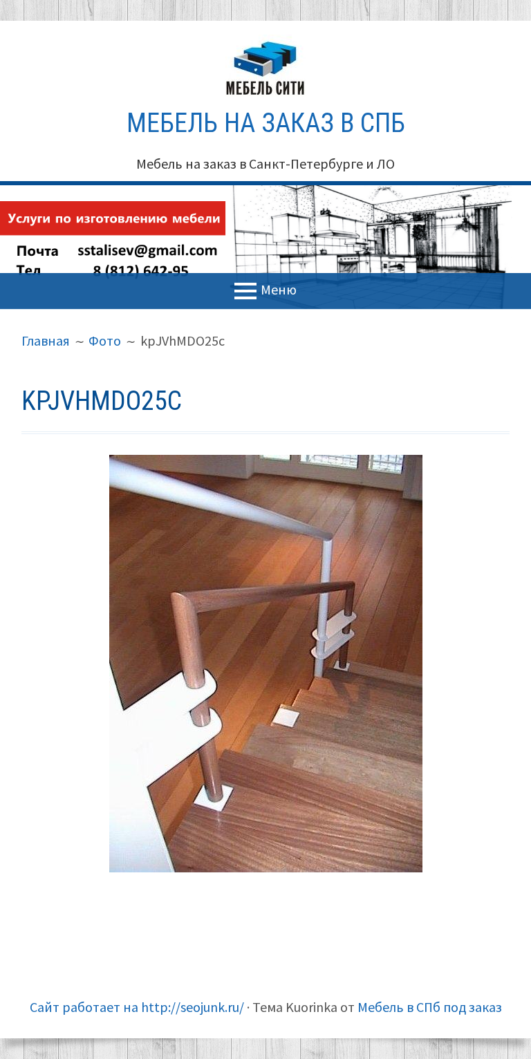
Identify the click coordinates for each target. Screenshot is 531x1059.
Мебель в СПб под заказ (429, 1006)
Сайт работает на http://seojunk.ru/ (137, 1006)
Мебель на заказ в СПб (266, 123)
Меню (279, 289)
